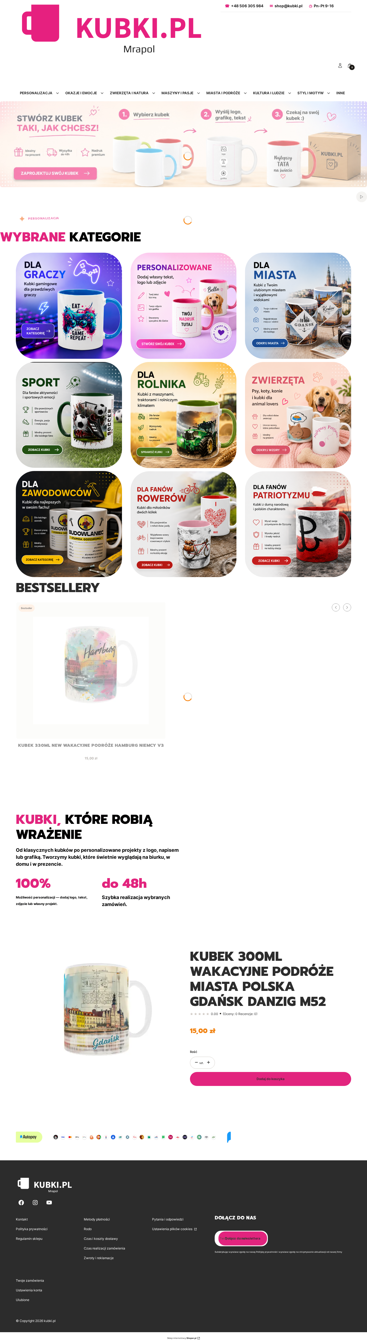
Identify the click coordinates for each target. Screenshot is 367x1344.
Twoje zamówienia (30, 1280)
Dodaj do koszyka (271, 1079)
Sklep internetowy (181, 1338)
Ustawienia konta (29, 1290)
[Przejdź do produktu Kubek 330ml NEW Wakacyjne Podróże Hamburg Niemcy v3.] (91, 670)
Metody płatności (97, 1219)
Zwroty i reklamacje (99, 1258)
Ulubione (22, 1300)
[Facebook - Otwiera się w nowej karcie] (21, 1202)
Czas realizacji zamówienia (104, 1248)
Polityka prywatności (32, 1229)
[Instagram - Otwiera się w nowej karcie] (35, 1202)
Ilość (193, 1052)
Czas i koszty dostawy (101, 1239)
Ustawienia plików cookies (172, 1229)
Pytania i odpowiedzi (168, 1219)
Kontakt (22, 1219)
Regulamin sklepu (29, 1239)
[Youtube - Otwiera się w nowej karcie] (49, 1202)
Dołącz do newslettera (242, 1238)
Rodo (88, 1229)
